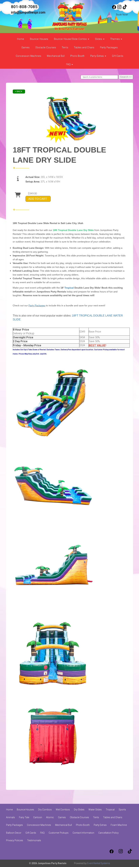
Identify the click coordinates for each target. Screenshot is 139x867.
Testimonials (34, 840)
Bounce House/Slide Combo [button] (70, 38)
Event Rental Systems (98, 863)
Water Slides (95, 809)
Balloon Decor (13, 832)
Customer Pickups (58, 832)
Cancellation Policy (108, 832)
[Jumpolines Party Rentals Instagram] (119, 8)
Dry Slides (79, 809)
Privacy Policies (14, 840)
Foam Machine (119, 825)
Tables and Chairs (84, 47)
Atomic (50, 817)
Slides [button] (99, 38)
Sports (122, 809)
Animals (10, 817)
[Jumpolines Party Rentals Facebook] (114, 8)
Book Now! (122, 14)
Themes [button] (115, 38)
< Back (18, 91)
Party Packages (109, 47)
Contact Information (83, 832)
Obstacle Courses (45, 47)
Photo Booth (77, 55)
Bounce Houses (39, 38)
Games (25, 47)
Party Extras (100, 825)
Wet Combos (63, 809)
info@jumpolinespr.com (28, 12)
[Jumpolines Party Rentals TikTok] (125, 8)
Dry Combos (45, 809)
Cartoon (37, 817)
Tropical (69, 287)
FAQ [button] (68, 64)
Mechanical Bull (56, 55)
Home (20, 38)
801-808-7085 (24, 6)
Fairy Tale (24, 817)
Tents (65, 47)
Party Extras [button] (97, 55)
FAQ (42, 832)
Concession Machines (28, 55)
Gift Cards (117, 55)
